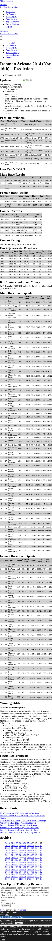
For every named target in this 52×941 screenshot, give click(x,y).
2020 (7, 857)
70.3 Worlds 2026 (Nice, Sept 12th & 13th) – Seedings (23, 820)
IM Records (11, 14)
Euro (7, 915)
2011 (7, 879)
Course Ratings (12, 24)
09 (33, 845)
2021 (7, 855)
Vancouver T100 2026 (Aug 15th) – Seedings (19, 827)
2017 (7, 865)
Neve (2, 910)
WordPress (21, 910)
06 (25, 843)
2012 (7, 877)
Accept (19, 923)
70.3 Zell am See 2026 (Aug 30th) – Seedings (19, 813)
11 (38, 845)
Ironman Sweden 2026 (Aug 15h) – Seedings (19, 830)
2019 (7, 860)
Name (3, 900)
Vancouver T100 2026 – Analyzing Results (18, 823)
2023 (7, 850)
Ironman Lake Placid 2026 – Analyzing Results (20, 832)
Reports (9, 27)
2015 (7, 869)
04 (20, 843)
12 (41, 845)
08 (30, 843)
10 (36, 845)
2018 (7, 862)
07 (28, 843)
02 (14, 843)
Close (2, 940)
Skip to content (6, 1)
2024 (7, 848)
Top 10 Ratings (12, 22)
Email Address (7, 897)
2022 (7, 853)
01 (12, 843)
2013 (7, 874)
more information (7, 923)
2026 (7, 843)
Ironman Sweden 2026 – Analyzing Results (18, 825)
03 (17, 843)
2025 (7, 845)
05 (22, 843)
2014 (7, 872)
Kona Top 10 (11, 17)
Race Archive (11, 19)
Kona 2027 (10, 11)
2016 (7, 867)
